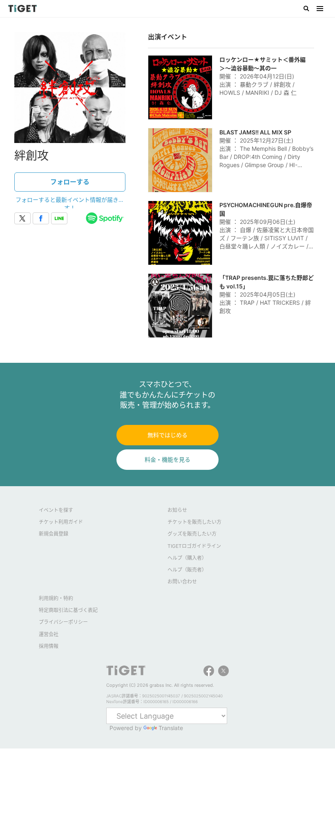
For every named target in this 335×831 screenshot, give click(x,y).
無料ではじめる (167, 434)
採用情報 (48, 646)
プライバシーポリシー (63, 622)
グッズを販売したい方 (192, 534)
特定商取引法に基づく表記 (68, 610)
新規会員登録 (53, 534)
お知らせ (177, 510)
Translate (171, 727)
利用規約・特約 (56, 598)
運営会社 (48, 634)
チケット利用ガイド (61, 522)
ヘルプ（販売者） (187, 570)
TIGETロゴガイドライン (194, 546)
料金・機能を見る (167, 459)
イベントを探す (56, 510)
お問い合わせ (182, 582)
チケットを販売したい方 (194, 522)
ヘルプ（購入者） (187, 558)
